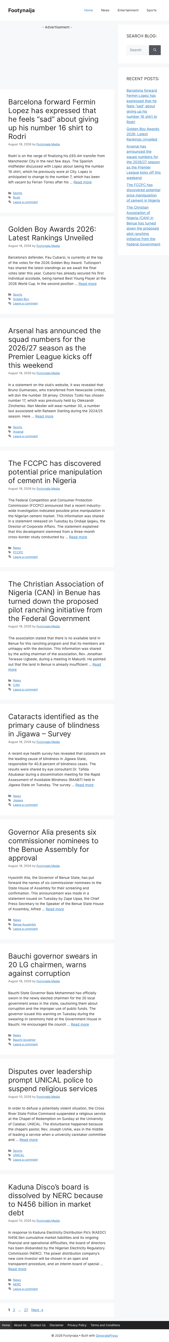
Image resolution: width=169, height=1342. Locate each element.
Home (88, 10)
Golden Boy (21, 299)
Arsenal (18, 431)
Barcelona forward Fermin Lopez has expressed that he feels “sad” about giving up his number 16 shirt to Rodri (53, 119)
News (105, 10)
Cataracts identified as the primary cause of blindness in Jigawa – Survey (54, 725)
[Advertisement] (57, 59)
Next (37, 1310)
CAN (16, 685)
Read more (83, 182)
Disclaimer (56, 1325)
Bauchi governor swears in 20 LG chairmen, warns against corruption (52, 965)
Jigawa (18, 800)
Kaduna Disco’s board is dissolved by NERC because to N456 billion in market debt (55, 1199)
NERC (17, 1284)
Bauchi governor (24, 1039)
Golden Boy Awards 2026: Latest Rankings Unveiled (52, 233)
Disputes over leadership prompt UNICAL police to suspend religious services (52, 1080)
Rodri (16, 197)
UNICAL (18, 1155)
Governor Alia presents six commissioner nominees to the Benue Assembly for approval (53, 845)
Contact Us (38, 1325)
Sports (152, 10)
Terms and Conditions (105, 1325)
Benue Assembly (24, 924)
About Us (20, 1325)
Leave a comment (25, 202)
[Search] (155, 50)
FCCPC (18, 552)
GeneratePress (107, 1335)
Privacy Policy (77, 1325)
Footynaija (21, 10)
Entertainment (128, 10)
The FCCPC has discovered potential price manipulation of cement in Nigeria (55, 472)
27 (26, 1310)
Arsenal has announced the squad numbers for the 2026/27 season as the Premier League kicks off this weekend (54, 347)
